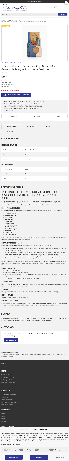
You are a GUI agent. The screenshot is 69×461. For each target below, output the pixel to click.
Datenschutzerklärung (7, 404)
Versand (13, 84)
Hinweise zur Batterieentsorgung (9, 402)
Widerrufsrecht (5, 397)
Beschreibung (30, 127)
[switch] (6, 450)
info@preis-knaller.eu (10, 382)
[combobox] (31, 14)
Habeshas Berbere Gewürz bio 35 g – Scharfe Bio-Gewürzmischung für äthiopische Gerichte (23, 21)
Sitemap (3, 418)
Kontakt (3, 413)
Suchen (62, 14)
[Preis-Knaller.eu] (14, 7)
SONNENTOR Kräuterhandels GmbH (11, 62)
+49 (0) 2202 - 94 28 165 (8, 374)
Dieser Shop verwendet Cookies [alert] (34, 429)
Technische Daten (11, 127)
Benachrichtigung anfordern (18, 95)
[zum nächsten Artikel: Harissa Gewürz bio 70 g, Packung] (63, 22)
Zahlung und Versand (6, 399)
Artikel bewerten (11, 340)
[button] (66, 2)
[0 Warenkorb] (60, 8)
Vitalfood (17, 20)
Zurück (3, 20)
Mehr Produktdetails (9, 111)
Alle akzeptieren (13, 457)
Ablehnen (39, 457)
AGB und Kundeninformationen (9, 394)
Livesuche (3, 416)
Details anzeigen (59, 457)
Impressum (4, 421)
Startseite (10, 20)
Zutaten (48, 127)
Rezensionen (10, 132)
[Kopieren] (13, 73)
